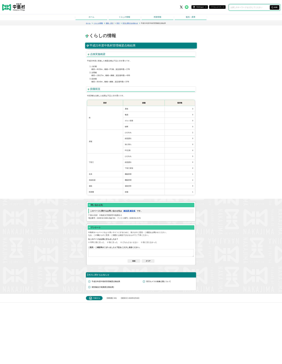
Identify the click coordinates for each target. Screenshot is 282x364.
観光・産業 (190, 17)
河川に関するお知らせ (130, 23)
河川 (118, 23)
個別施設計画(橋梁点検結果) (103, 287)
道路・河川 (109, 23)
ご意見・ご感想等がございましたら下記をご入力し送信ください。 (114, 247)
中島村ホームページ (13, 7)
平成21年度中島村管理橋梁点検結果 (106, 281)
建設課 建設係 (129, 211)
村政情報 (157, 17)
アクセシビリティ (217, 7)
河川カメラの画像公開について (158, 281)
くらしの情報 (124, 17)
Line (186, 7)
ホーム (91, 17)
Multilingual (200, 7)
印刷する (96, 298)
